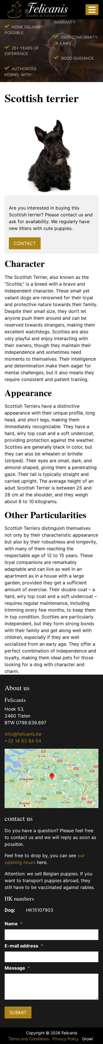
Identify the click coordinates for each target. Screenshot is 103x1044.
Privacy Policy (65, 1038)
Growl (87, 1038)
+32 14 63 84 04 (23, 741)
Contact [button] (25, 243)
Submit (18, 1012)
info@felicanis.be (23, 734)
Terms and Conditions (28, 1038)
